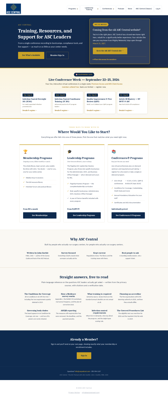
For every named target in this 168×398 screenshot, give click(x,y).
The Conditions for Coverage (37, 294)
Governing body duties (37, 310)
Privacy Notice (74, 392)
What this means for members (105, 59)
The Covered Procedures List (130, 310)
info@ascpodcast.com (82, 371)
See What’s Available (31, 55)
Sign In (84, 355)
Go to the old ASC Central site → (110, 51)
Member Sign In (57, 55)
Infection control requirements (99, 311)
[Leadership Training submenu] (98, 8)
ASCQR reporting (68, 310)
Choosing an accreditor (130, 294)
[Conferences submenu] (113, 8)
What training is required (99, 294)
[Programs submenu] (77, 8)
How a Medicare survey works (68, 295)
